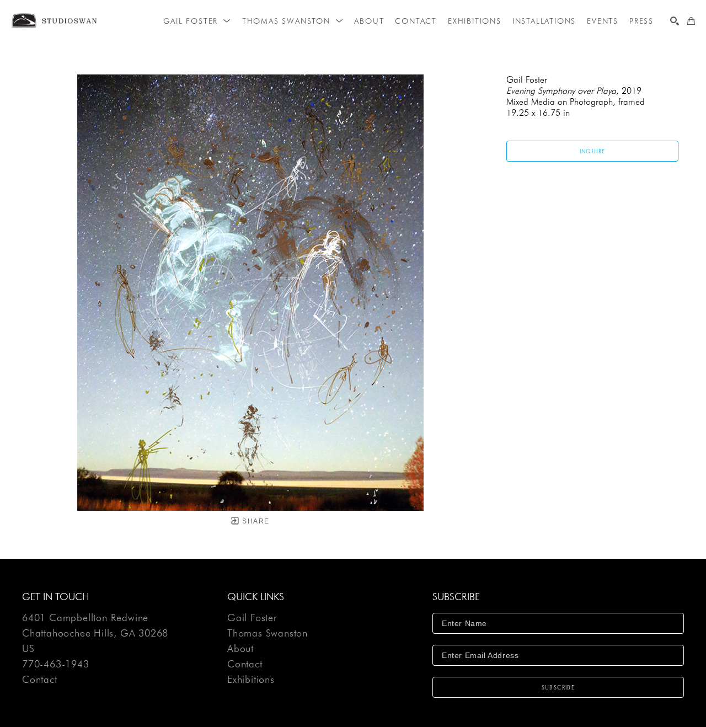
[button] (197, 21)
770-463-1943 (55, 664)
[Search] (674, 21)
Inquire (593, 151)
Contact (39, 680)
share (254, 521)
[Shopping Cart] (691, 21)
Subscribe (558, 687)
